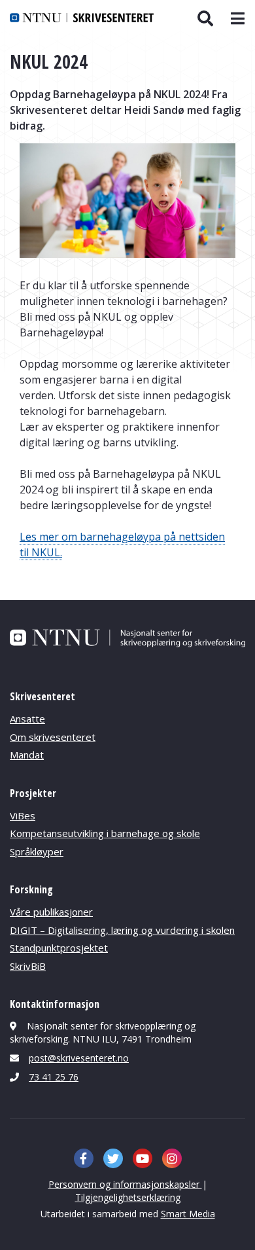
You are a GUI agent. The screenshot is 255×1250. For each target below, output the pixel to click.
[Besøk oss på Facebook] (84, 1158)
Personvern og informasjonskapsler (125, 1184)
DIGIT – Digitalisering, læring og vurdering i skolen (122, 930)
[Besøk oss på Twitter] (113, 1158)
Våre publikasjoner (51, 911)
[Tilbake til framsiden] (82, 18)
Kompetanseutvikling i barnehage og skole (105, 833)
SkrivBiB (28, 966)
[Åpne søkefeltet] (205, 18)
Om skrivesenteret (52, 736)
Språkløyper (36, 851)
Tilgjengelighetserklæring (127, 1197)
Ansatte (27, 718)
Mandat (27, 754)
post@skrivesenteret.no (79, 1058)
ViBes (22, 815)
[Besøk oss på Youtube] (142, 1158)
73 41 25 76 (53, 1077)
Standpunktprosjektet (59, 947)
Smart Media (188, 1213)
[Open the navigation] (235, 18)
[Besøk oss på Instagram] (172, 1158)
